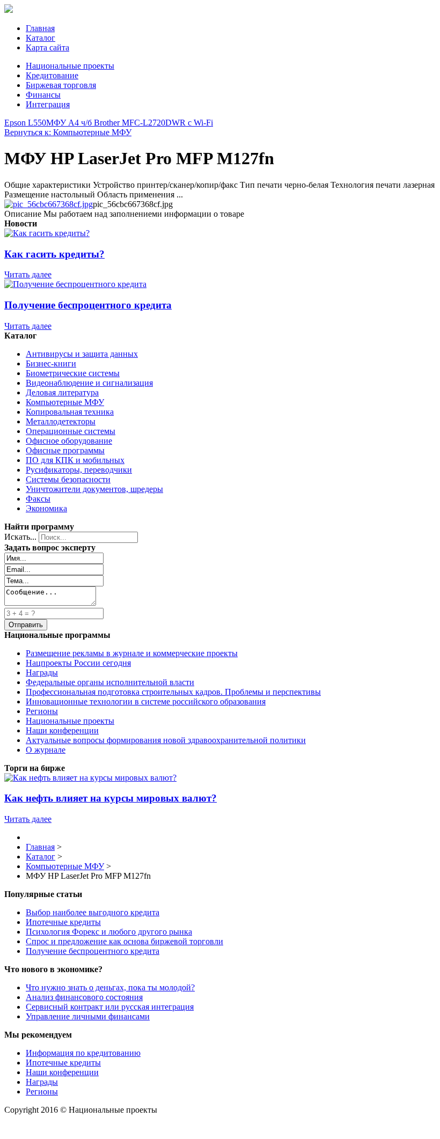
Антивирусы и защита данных (82, 353)
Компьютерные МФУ (65, 402)
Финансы (43, 94)
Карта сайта (47, 47)
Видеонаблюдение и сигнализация (89, 382)
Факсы (38, 498)
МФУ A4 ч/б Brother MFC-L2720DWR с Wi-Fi (129, 122)
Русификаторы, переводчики (79, 469)
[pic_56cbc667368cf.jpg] (48, 204)
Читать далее (28, 274)
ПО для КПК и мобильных (75, 460)
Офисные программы (65, 450)
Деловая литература (62, 392)
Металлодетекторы (61, 421)
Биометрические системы (73, 373)
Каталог (40, 37)
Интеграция (48, 104)
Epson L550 (25, 122)
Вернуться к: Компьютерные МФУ (67, 132)
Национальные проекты (70, 65)
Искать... (20, 536)
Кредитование (52, 75)
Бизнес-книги (51, 363)
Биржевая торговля (61, 85)
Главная (40, 28)
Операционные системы (70, 431)
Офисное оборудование (69, 440)
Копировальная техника (70, 411)
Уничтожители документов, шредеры (94, 489)
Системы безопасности (68, 479)
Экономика (46, 508)
